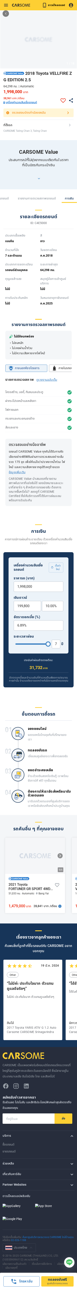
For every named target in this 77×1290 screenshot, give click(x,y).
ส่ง (63, 1118)
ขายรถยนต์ (9, 1151)
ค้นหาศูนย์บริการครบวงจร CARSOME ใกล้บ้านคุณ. (48, 1237)
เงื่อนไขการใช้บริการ (42, 1263)
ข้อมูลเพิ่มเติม (17, 472)
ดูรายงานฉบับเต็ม (46, 380)
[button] (13, 73)
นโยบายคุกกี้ (63, 1263)
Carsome (24, 1055)
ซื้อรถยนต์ (8, 1144)
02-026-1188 (18, 1240)
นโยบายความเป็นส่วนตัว (15, 1263)
